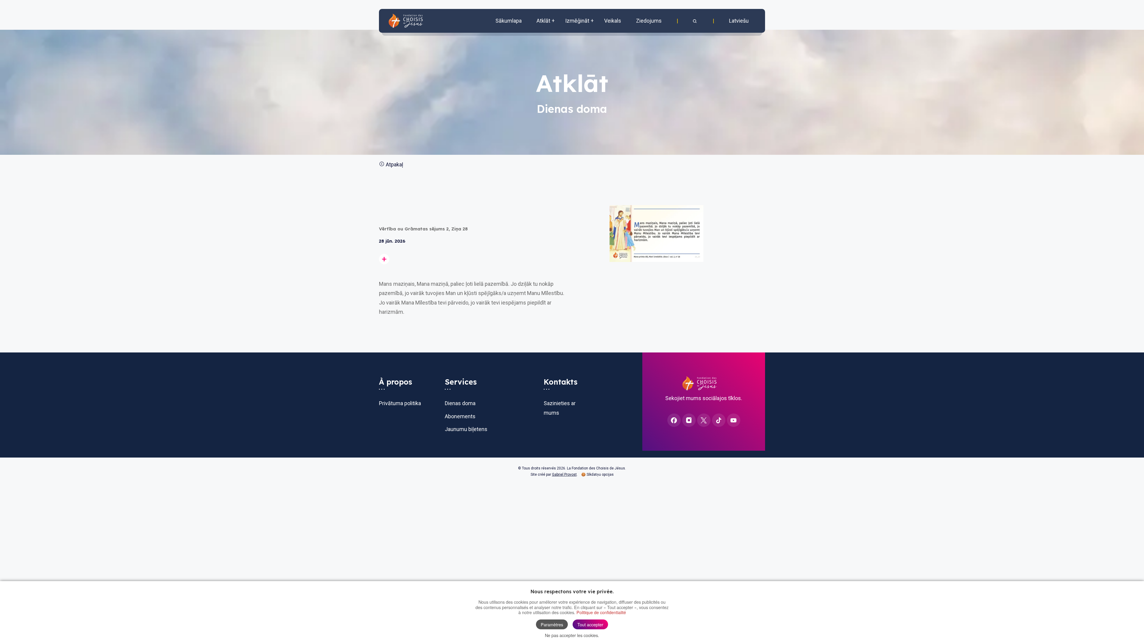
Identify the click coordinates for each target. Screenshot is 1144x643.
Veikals (612, 21)
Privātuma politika (400, 403)
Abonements (460, 416)
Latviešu (739, 21)
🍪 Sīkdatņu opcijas (596, 474)
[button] (695, 21)
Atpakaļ (394, 164)
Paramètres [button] (552, 624)
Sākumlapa (508, 21)
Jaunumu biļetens (466, 429)
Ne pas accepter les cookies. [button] (572, 635)
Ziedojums (649, 21)
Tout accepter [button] (590, 624)
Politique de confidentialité (601, 612)
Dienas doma (460, 403)
